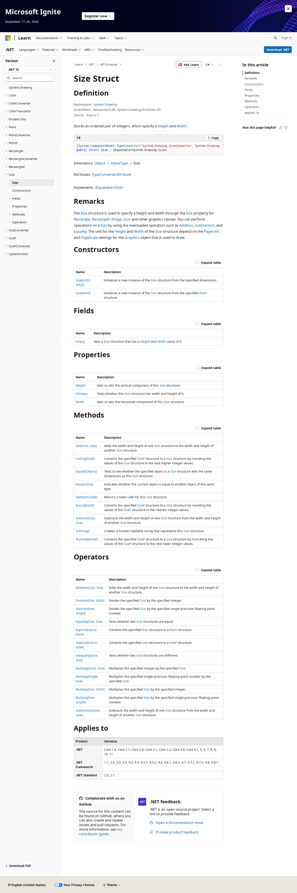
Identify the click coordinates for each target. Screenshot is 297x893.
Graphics (132, 237)
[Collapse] (54, 60)
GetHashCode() (86, 497)
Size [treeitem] (15, 183)
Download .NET (278, 50)
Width (182, 126)
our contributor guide (101, 831)
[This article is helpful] (280, 127)
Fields (249, 90)
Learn (79, 64)
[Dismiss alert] (288, 8)
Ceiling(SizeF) (85, 458)
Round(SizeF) (85, 505)
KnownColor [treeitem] (17, 119)
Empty (80, 341)
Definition (252, 73)
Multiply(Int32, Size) (90, 668)
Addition (186, 225)
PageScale (89, 237)
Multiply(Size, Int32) (90, 689)
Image (116, 219)
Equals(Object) (86, 471)
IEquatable (104, 187)
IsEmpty (81, 394)
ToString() (83, 531)
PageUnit (211, 231)
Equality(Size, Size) (89, 621)
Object (99, 163)
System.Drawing (105, 104)
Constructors (254, 84)
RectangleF (101, 219)
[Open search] (275, 38)
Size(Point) (83, 293)
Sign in (287, 38)
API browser (109, 64)
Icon (127, 219)
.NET (91, 64)
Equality (80, 231)
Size (118, 187)
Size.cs (91, 115)
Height (163, 126)
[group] (148, 148)
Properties (252, 95)
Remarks (251, 78)
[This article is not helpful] (286, 127)
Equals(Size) (84, 484)
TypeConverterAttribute (111, 174)
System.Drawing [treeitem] (20, 87)
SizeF (141, 458)
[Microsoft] (8, 38)
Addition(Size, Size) (89, 588)
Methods (251, 101)
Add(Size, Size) (86, 446)
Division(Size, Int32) (90, 600)
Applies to (252, 113)
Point (203, 293)
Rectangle (82, 219)
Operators (252, 107)
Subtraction (204, 225)
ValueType (119, 163)
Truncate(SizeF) (87, 539)
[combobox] (29, 69)
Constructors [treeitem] (21, 190)
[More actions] (219, 64)
